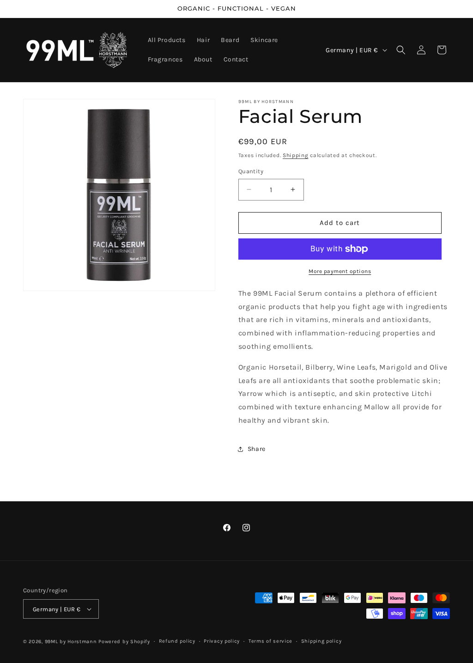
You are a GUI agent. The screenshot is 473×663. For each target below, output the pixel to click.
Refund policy (177, 641)
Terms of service (270, 641)
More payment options (340, 271)
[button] (401, 50)
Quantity (250, 171)
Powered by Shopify (124, 642)
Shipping (296, 155)
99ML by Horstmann (71, 642)
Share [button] (257, 449)
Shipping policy (321, 641)
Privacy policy (222, 641)
